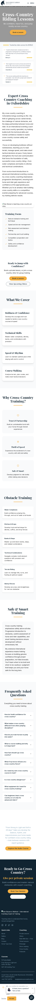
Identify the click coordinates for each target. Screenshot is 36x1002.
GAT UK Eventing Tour (8, 967)
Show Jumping (23, 946)
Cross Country (23, 949)
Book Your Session (18, 891)
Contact (3, 941)
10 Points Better (6, 960)
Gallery (3, 936)
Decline (3, 998)
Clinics (21, 936)
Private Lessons (24, 933)
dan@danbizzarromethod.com (24, 979)
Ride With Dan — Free (26, 938)
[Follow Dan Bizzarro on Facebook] (6, 925)
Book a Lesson (18, 32)
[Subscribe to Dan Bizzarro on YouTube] (12, 925)
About (3, 933)
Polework (22, 951)
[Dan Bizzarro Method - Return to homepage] (10, 3)
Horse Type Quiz (6, 944)
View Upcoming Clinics (18, 284)
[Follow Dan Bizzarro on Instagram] (2, 925)
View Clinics (18, 897)
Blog (2, 938)
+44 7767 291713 (6, 979)
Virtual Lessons (24, 941)
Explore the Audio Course (18, 848)
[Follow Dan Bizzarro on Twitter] (9, 925)
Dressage (22, 944)
